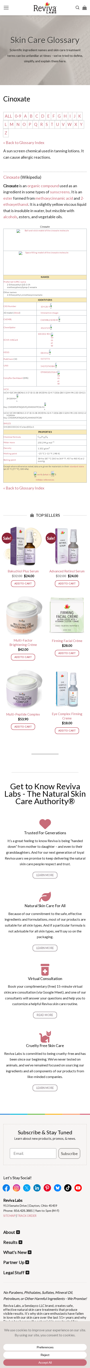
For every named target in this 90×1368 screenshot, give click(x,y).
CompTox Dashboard (13, 378)
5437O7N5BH (48, 366)
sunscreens (60, 191)
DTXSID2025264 (49, 372)
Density (7, 448)
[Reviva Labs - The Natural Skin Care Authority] (45, 7)
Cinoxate (11, 177)
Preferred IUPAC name (14, 282)
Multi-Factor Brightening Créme (23, 642)
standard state (77, 466)
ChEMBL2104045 (49, 320)
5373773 (45, 359)
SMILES (7, 423)
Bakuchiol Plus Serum (23, 571)
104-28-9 (45, 307)
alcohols (10, 216)
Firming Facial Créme (67, 641)
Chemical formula (12, 437)
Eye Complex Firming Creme (67, 716)
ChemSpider (9, 327)
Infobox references (45, 480)
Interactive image (49, 313)
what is (47, 475)
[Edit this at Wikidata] (52, 334)
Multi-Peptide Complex (23, 714)
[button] (6, 7)
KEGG (6, 352)
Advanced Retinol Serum (67, 571)
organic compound (43, 185)
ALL (8, 116)
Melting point (10, 453)
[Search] (77, 7)
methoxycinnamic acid (54, 198)
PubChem (8, 359)
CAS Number (9, 306)
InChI (6, 389)
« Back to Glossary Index (23, 142)
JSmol (17, 313)
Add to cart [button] (23, 583)
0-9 (18, 116)
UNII (5, 365)
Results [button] (10, 1242)
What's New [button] (15, 1252)
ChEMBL (7, 319)
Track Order (26, 1215)
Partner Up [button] (13, 1262)
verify (40, 475)
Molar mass (9, 442)
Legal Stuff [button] (13, 1272)
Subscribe (69, 1153)
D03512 (45, 353)
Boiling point (9, 460)
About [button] (9, 1232)
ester (7, 198)
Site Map (9, 1215)
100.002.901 (44, 334)
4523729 (45, 328)
